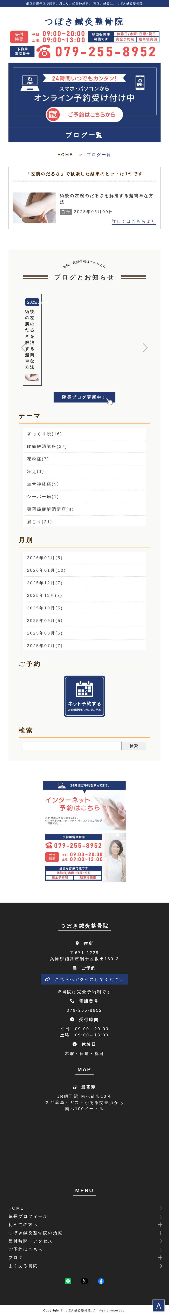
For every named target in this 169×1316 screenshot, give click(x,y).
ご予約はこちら (25, 1249)
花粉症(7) (38, 459)
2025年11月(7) (45, 595)
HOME (65, 154)
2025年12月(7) (45, 583)
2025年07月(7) (45, 645)
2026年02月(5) (45, 557)
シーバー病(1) (43, 496)
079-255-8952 (84, 1010)
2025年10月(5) (45, 608)
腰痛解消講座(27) (47, 446)
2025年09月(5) (45, 620)
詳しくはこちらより (134, 221)
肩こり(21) (40, 521)
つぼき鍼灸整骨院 (84, 21)
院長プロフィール (28, 1216)
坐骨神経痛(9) (43, 484)
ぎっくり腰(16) (44, 434)
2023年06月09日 (87, 211)
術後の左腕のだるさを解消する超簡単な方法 (107, 198)
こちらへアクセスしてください (89, 979)
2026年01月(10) (46, 570)
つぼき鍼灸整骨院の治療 (35, 1233)
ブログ (15, 1257)
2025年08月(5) (45, 633)
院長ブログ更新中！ (84, 397)
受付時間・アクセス (30, 1241)
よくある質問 (23, 1266)
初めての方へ (23, 1225)
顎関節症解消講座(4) (50, 509)
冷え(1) (36, 471)
